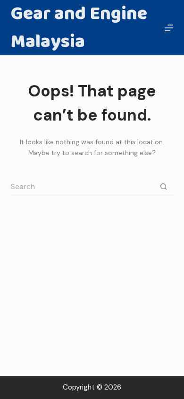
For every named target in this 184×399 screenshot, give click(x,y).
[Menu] (169, 28)
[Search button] (163, 186)
